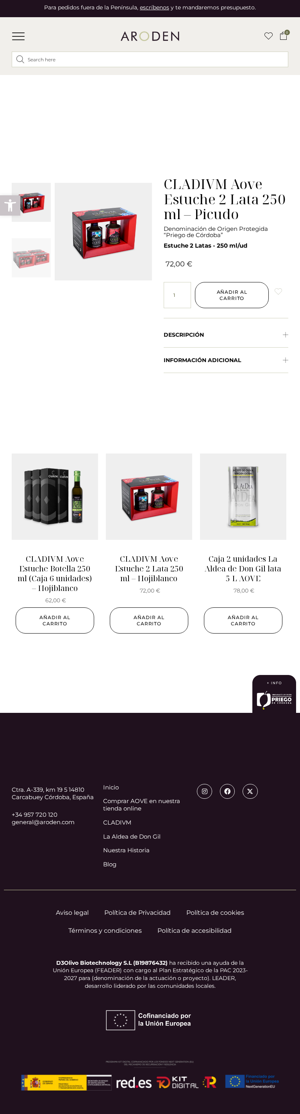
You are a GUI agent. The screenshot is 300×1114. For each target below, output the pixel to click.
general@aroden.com (43, 822)
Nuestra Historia (126, 850)
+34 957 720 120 (34, 814)
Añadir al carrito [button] (54, 620)
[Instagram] (204, 791)
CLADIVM (117, 822)
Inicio (111, 787)
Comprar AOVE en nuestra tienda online (141, 805)
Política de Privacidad (137, 912)
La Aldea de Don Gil (132, 836)
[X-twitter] (250, 791)
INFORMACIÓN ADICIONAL (202, 360)
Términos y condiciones (105, 930)
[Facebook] (227, 791)
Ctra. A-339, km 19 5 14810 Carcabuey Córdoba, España (53, 793)
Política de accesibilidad (194, 930)
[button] (18, 36)
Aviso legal (72, 912)
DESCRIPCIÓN (184, 334)
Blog (109, 864)
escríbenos (154, 7)
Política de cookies (215, 912)
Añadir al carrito (232, 295)
